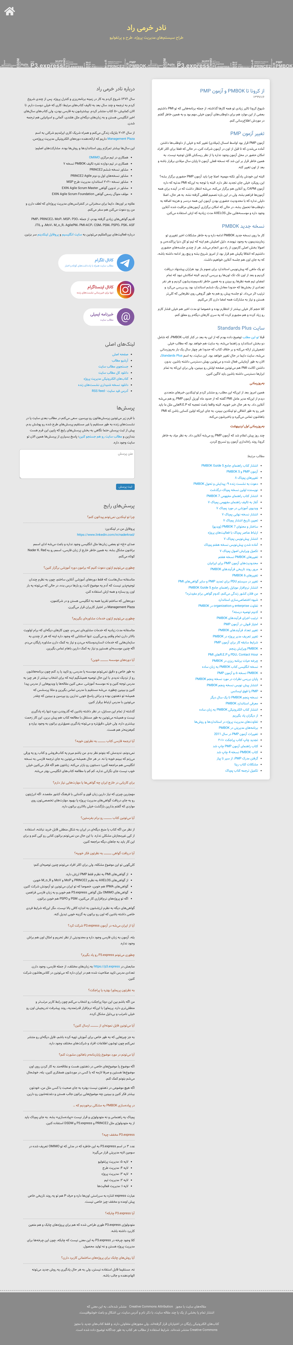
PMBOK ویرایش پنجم (243, 649)
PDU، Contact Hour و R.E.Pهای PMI (233, 655)
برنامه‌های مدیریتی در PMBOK (238, 728)
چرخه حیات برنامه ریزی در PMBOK (235, 661)
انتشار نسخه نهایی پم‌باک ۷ (240, 514)
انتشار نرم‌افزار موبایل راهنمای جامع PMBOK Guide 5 (223, 588)
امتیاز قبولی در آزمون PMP (241, 624)
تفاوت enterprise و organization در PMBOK (228, 606)
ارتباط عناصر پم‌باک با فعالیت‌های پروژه (233, 533)
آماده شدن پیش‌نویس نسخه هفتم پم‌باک (231, 545)
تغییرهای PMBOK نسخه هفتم (238, 557)
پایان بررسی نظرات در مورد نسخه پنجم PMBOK (226, 679)
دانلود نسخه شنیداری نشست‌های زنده (103, 385)
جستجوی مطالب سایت (113, 366)
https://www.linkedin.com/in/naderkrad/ (106, 535)
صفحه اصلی (120, 354)
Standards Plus (172, 356)
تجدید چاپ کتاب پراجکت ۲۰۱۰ (238, 740)
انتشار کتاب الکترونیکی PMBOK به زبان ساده (228, 710)
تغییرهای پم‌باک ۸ (246, 478)
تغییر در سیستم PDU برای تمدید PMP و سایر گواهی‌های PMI (218, 581)
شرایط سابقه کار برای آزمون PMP (236, 642)
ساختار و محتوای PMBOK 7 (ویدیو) (235, 527)
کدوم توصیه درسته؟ (245, 612)
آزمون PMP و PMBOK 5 (242, 472)
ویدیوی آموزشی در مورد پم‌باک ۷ (237, 508)
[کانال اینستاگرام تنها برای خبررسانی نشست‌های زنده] (96, 298)
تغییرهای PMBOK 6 (245, 575)
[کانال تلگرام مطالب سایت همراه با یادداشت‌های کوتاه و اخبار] (96, 271)
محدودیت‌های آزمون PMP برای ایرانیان (232, 563)
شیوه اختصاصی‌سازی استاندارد (238, 600)
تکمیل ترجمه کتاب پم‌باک (241, 771)
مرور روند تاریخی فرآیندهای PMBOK (234, 569)
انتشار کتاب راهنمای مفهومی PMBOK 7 (232, 496)
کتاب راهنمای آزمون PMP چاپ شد (235, 746)
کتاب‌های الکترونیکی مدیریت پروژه (106, 379)
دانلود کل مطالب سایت (113, 373)
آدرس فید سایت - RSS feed (110, 391)
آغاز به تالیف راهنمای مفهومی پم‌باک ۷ (233, 502)
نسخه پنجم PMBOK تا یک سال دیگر (234, 697)
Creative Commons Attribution (151, 1306)
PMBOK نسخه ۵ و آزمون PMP (237, 673)
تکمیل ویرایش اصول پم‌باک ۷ (239, 551)
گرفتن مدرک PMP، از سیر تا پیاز (237, 758)
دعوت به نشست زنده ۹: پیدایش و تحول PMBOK (225, 484)
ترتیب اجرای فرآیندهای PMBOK (237, 618)
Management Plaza (121, 139)
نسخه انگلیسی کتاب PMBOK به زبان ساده (230, 667)
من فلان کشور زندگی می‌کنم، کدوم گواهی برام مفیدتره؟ (221, 594)
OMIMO (94, 157)
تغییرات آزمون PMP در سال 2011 (236, 734)
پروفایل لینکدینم (48, 234)
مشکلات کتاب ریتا (246, 764)
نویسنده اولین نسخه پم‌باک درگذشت (234, 490)
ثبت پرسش (125, 486)
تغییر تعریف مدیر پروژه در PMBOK (235, 636)
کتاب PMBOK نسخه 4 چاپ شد (237, 752)
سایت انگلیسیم (72, 234)
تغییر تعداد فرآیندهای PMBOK (238, 630)
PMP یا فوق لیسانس (244, 691)
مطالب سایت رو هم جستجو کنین (100, 436)
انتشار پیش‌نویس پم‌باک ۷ (241, 539)
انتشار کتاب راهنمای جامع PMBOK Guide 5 (229, 466)
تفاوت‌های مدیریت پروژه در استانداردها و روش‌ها (226, 722)
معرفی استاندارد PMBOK (242, 703)
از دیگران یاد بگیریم (245, 716)
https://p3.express (107, 966)
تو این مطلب (251, 337)
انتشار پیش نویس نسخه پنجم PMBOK (232, 685)
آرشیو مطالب (120, 360)
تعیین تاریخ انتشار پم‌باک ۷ (240, 520)
